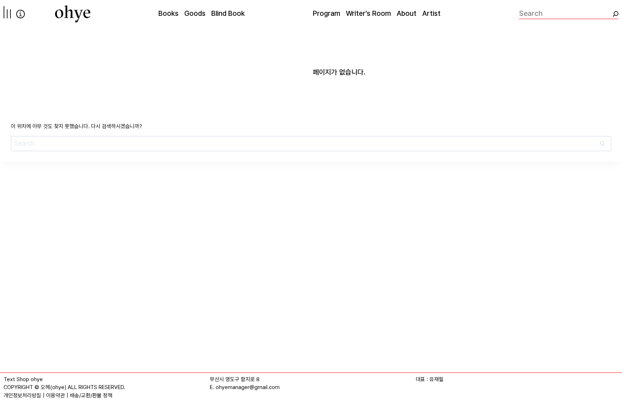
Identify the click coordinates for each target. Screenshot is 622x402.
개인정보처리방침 (22, 395)
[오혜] (72, 13)
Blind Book (228, 13)
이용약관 (55, 395)
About (406, 13)
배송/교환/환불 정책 (91, 395)
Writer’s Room (368, 13)
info (20, 14)
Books (168, 13)
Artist (431, 13)
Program (326, 13)
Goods (195, 13)
